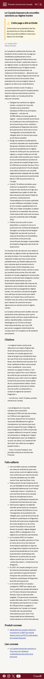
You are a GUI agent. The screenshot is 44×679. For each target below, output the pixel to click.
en (36, 4)
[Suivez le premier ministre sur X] (13, 676)
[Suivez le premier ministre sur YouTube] (18, 676)
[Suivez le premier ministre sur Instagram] (8, 676)
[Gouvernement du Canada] (38, 676)
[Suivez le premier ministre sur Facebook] (4, 676)
